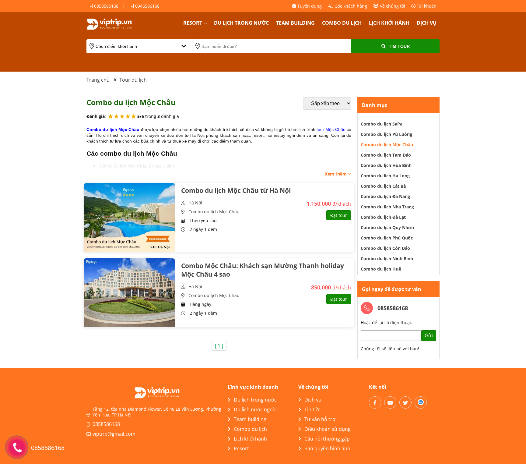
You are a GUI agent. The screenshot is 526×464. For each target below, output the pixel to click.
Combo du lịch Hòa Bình (386, 165)
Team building (295, 22)
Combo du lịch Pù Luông (386, 134)
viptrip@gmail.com (114, 433)
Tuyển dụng (309, 6)
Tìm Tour (399, 46)
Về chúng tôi (392, 6)
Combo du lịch (342, 22)
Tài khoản (426, 6)
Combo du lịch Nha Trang (387, 207)
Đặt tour (338, 215)
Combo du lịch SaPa (381, 124)
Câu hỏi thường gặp (327, 438)
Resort (192, 22)
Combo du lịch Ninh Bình (387, 258)
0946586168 (147, 6)
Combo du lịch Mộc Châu (214, 211)
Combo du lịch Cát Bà (383, 186)
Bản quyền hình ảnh (327, 448)
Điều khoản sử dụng (327, 429)
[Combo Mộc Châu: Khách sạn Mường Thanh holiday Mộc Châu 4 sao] (129, 292)
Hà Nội (195, 203)
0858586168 (105, 6)
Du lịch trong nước (241, 22)
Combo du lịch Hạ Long (385, 176)
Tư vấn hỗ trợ (319, 419)
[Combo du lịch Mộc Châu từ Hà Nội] (129, 217)
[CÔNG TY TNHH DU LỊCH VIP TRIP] (116, 24)
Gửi (429, 335)
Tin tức (312, 409)
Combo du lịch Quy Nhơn (387, 227)
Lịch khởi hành (389, 22)
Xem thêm (336, 174)
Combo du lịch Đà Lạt (383, 217)
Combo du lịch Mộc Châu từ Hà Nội (236, 190)
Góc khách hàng (350, 6)
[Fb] (375, 402)
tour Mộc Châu (331, 129)
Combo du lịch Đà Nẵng (385, 196)
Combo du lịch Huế (381, 269)
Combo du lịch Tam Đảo (386, 155)
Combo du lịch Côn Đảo (385, 248)
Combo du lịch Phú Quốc (387, 238)
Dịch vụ (427, 22)
